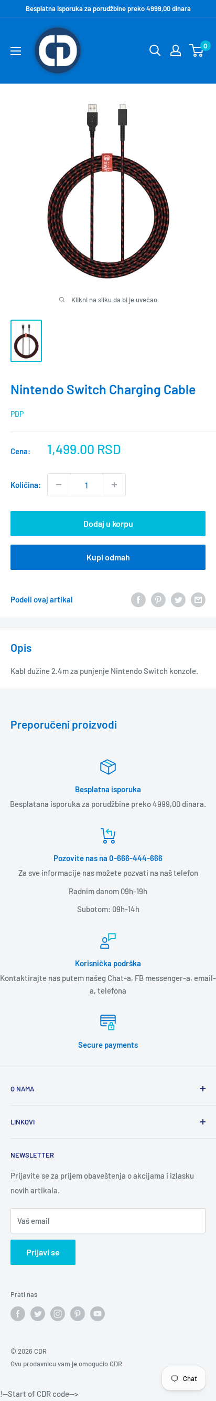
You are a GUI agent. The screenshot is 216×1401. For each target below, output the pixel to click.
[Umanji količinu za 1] (59, 485)
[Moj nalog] (175, 50)
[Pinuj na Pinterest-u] (158, 599)
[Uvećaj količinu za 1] (114, 485)
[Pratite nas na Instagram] (57, 1313)
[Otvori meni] (15, 51)
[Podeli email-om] (198, 599)
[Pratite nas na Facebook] (17, 1313)
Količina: (25, 484)
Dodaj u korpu (108, 523)
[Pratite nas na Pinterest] (77, 1313)
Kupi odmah (108, 557)
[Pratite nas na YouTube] (97, 1313)
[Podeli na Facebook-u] (138, 599)
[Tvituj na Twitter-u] (178, 599)
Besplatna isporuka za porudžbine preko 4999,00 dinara (108, 8)
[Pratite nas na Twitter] (37, 1313)
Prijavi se (43, 1252)
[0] (196, 50)
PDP (17, 414)
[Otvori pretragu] (155, 50)
